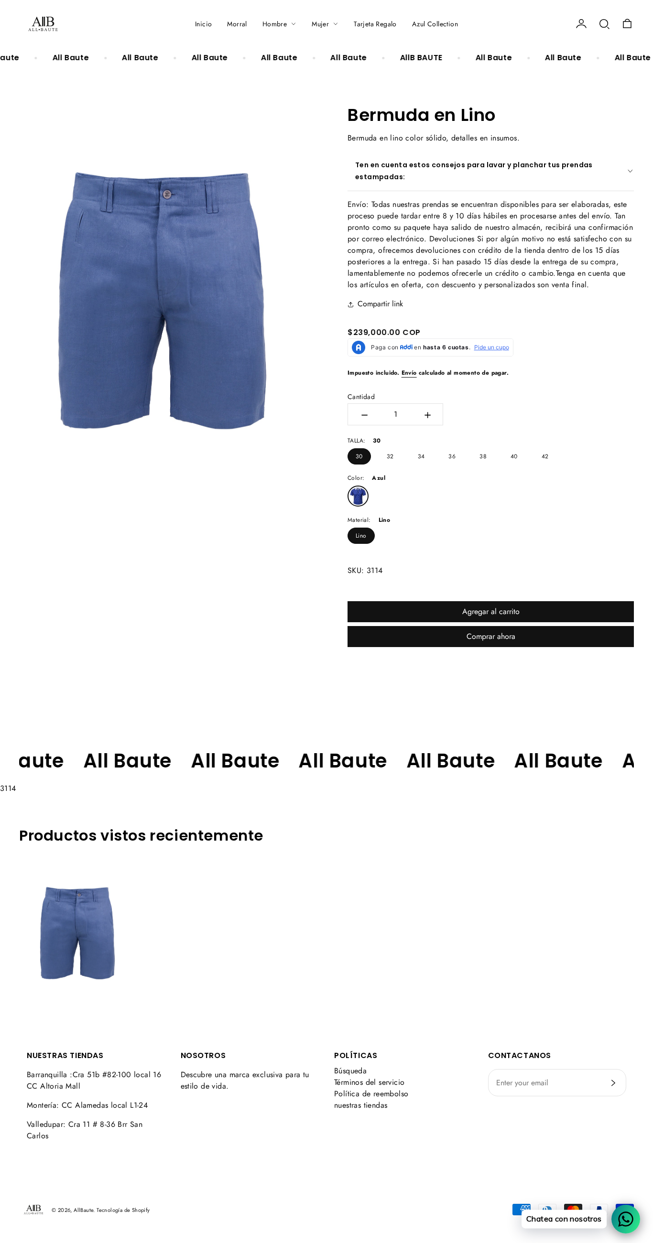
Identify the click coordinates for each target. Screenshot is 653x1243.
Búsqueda (350, 1070)
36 (452, 456)
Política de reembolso (371, 1093)
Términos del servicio (369, 1082)
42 (545, 456)
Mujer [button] (320, 24)
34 (421, 456)
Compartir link (380, 303)
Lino (361, 535)
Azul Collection (435, 24)
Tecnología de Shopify (123, 1210)
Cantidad (361, 396)
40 (514, 456)
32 (390, 456)
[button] (604, 23)
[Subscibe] (613, 1082)
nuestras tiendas (360, 1105)
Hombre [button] (274, 24)
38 (483, 456)
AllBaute (83, 1210)
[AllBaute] (43, 24)
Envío (409, 372)
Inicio (203, 24)
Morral (237, 24)
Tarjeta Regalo (375, 24)
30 (359, 456)
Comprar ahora (491, 636)
